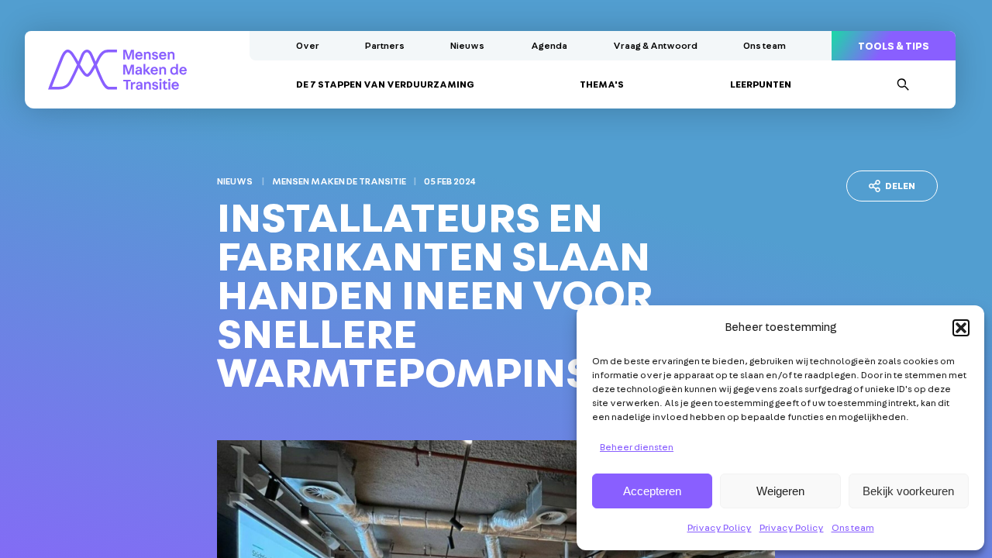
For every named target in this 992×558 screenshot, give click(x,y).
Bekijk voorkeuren (908, 491)
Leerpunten (760, 84)
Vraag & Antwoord (655, 45)
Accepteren (652, 491)
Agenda (549, 45)
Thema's (602, 84)
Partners (385, 45)
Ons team (853, 527)
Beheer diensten (636, 447)
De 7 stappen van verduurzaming (385, 84)
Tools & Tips (893, 47)
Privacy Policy (719, 527)
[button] (961, 328)
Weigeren (780, 491)
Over (307, 45)
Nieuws (467, 45)
